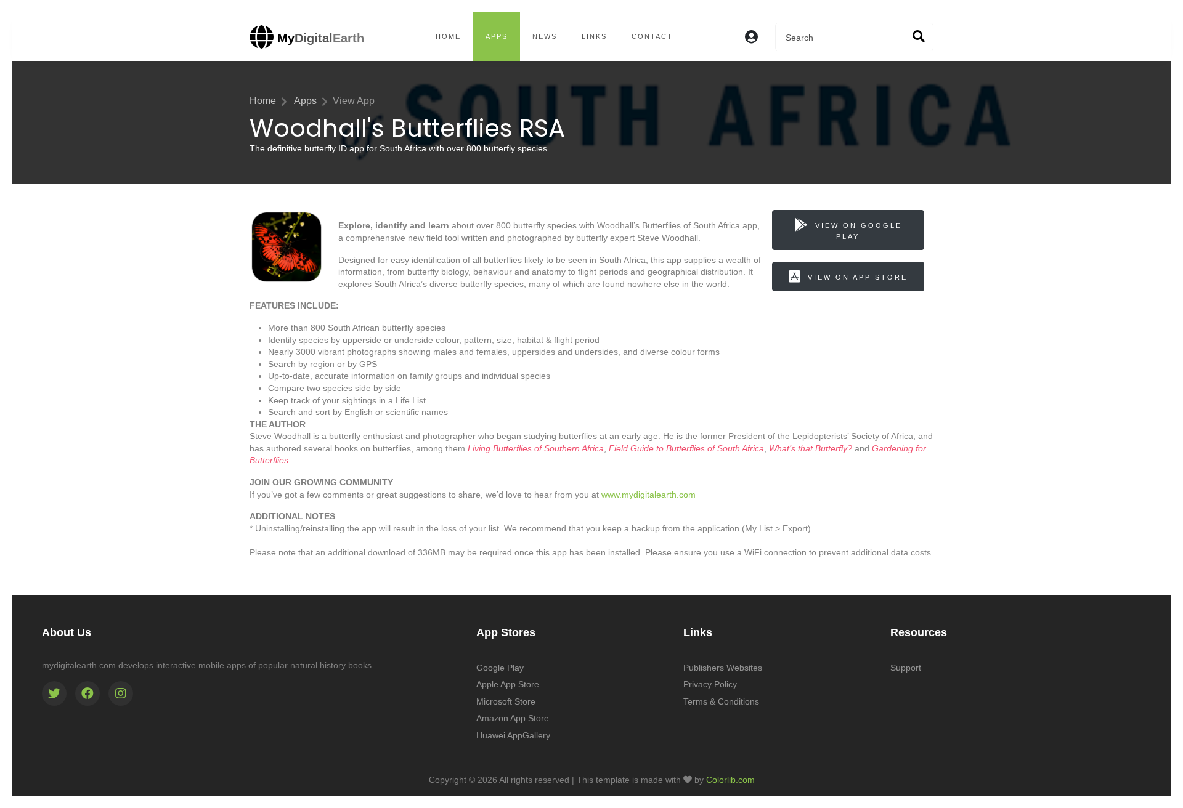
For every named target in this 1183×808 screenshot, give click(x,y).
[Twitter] (54, 693)
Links (594, 36)
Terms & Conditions (721, 701)
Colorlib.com (730, 780)
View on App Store (858, 277)
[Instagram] (120, 693)
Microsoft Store (505, 701)
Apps (497, 36)
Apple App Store (507, 684)
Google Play (500, 668)
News (544, 36)
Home (448, 36)
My (319, 38)
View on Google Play (858, 231)
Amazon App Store (512, 718)
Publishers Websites (722, 668)
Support (905, 668)
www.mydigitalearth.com (648, 494)
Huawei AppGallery (513, 735)
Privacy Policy (710, 684)
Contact (652, 36)
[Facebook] (87, 693)
